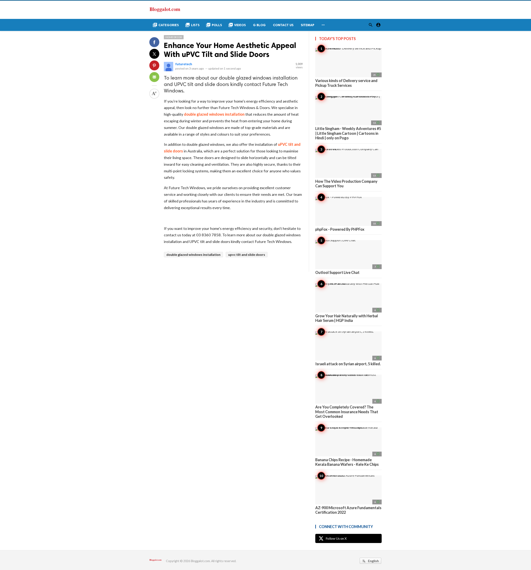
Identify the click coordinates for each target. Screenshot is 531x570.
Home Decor (174, 37)
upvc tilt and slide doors (246, 254)
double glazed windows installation (193, 254)
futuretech (183, 64)
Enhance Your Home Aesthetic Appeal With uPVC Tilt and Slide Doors (230, 50)
